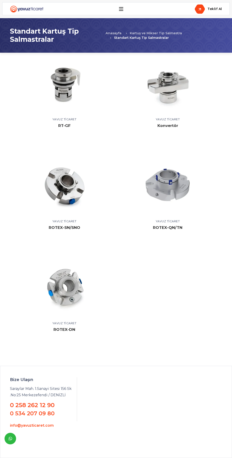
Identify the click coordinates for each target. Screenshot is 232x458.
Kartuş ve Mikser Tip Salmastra (156, 33)
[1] (121, 9)
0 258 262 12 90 (32, 405)
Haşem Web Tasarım (106, 446)
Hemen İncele (64, 87)
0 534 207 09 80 (32, 413)
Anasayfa (113, 33)
